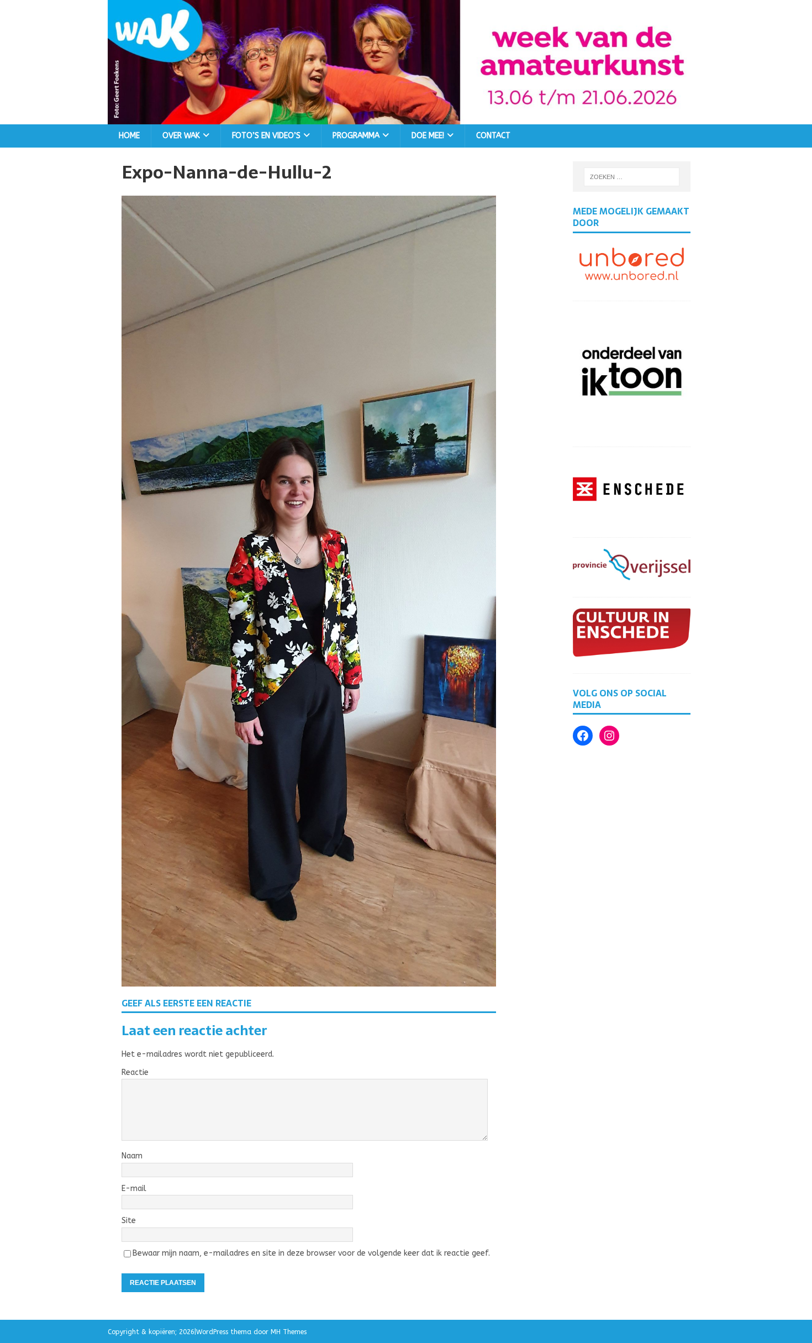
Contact (493, 135)
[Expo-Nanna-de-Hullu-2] (309, 979)
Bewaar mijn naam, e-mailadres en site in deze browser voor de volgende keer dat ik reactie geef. (311, 1253)
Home (129, 135)
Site (129, 1220)
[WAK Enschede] (406, 117)
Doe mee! (428, 135)
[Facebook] (583, 736)
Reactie (135, 1072)
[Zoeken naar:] (632, 176)
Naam (132, 1156)
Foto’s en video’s (266, 135)
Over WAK (181, 135)
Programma (356, 135)
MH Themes (289, 1332)
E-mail (134, 1188)
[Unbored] (631, 277)
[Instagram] (609, 736)
